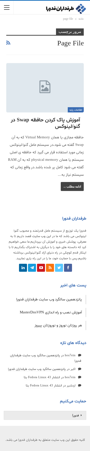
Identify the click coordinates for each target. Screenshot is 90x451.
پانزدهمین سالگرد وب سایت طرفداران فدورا (49, 299)
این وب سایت (41, 236)
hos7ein (70, 355)
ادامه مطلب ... (72, 186)
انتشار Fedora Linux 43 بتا (42, 377)
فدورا (75, 415)
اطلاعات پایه (76, 110)
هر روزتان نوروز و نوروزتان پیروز (58, 325)
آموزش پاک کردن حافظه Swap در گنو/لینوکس (45, 123)
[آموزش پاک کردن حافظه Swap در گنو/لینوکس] (45, 87)
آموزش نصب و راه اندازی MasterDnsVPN (51, 312)
